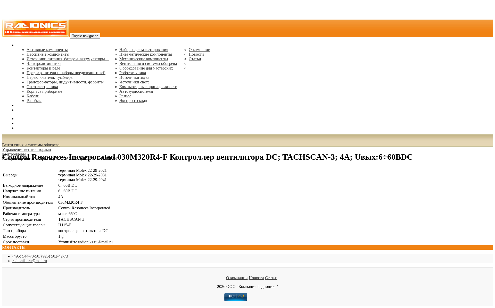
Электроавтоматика (44, 63)
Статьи (195, 59)
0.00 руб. (24, 128)
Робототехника (132, 73)
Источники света (134, 82)
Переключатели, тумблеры (50, 77)
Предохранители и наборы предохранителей (66, 73)
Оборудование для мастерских (146, 68)
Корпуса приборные (44, 91)
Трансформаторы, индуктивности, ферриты (65, 82)
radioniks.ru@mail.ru (33, 110)
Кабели (33, 96)
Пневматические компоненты (145, 54)
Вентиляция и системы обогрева (148, 63)
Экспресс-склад (133, 100)
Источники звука (134, 77)
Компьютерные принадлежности (148, 86)
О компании (199, 49)
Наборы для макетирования (143, 49)
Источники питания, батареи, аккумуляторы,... (68, 59)
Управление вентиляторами (26, 149)
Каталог (23, 45)
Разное (125, 96)
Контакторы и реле (43, 68)
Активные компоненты (47, 49)
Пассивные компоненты (48, 54)
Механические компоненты (143, 59)
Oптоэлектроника (42, 86)
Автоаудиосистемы (136, 91)
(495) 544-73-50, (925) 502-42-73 (40, 256)
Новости (196, 54)
